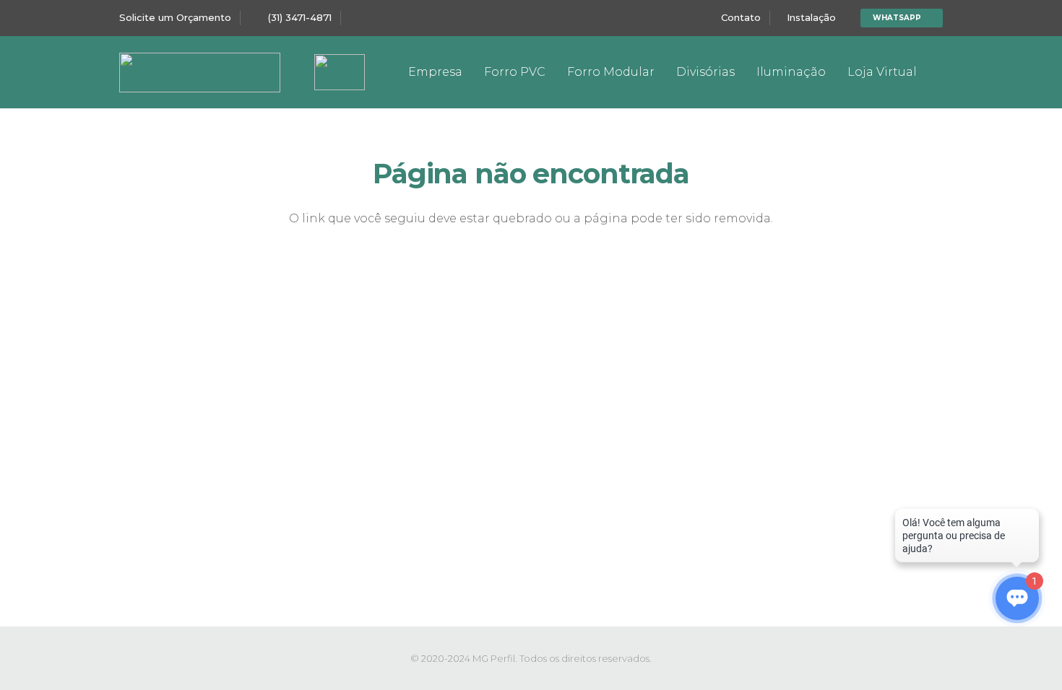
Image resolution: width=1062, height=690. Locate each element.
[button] (553, 72)
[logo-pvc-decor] (199, 72)
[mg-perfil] (339, 72)
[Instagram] (931, 72)
